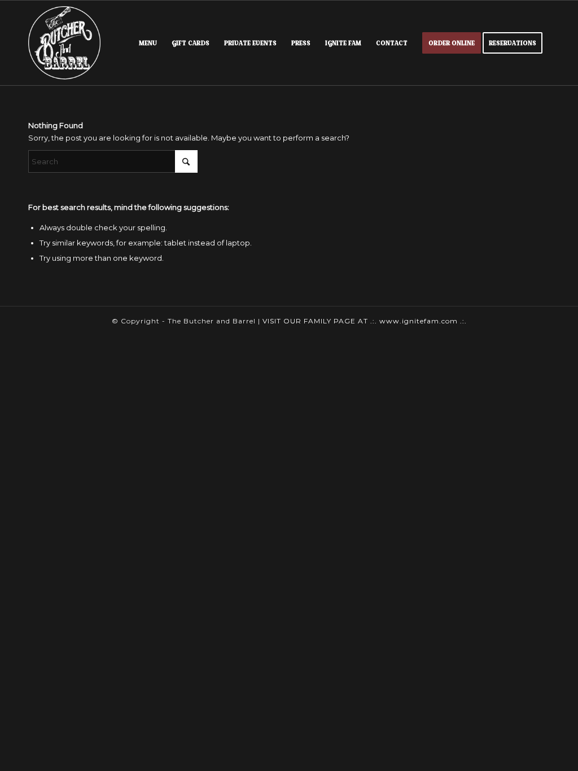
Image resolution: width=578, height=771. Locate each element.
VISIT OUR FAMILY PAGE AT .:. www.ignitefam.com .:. (364, 321)
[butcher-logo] (64, 43)
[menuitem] (148, 43)
